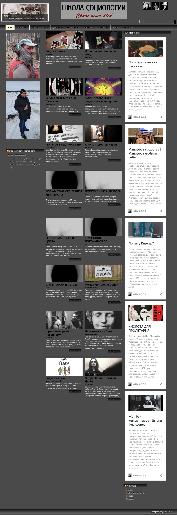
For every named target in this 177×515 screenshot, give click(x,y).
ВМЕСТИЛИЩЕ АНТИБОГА (103, 191)
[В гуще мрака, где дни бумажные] (64, 86)
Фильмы (116, 27)
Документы (58, 27)
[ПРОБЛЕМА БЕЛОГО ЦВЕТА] (64, 227)
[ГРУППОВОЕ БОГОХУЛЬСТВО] (103, 227)
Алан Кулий (49, 54)
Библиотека (22, 27)
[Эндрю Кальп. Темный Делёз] (103, 367)
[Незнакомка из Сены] (103, 320)
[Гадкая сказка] (64, 367)
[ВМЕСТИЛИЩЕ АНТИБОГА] (103, 180)
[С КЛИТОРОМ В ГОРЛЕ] (64, 273)
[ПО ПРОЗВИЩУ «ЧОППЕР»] (64, 133)
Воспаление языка (91, 287)
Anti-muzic (88, 104)
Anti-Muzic (128, 27)
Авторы (35, 27)
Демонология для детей (53, 381)
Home (10, 27)
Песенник (88, 27)
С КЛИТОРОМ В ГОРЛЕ (61, 284)
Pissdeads (130, 499)
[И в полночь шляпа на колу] (103, 40)
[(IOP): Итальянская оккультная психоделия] (103, 86)
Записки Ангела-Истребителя (22, 151)
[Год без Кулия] (64, 40)
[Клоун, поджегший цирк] (103, 133)
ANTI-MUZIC (131, 486)
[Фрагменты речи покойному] (64, 320)
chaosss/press (50, 104)
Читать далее (75, 67)
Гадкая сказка (55, 378)
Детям (45, 27)
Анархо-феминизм (91, 334)
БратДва (129, 490)
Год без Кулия (55, 51)
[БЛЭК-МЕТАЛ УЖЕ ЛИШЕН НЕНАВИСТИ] (64, 180)
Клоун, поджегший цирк (101, 144)
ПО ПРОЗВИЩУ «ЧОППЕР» (64, 144)
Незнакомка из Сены (99, 331)
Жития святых (73, 27)
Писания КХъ (102, 27)
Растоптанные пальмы (17, 155)
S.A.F (47, 197)
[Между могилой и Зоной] (103, 273)
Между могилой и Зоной (101, 284)
